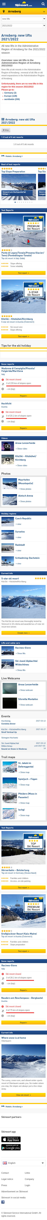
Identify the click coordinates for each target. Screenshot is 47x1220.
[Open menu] (4, 4)
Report (23, 396)
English (11, 1163)
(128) (10, 96)
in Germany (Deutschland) (25, 873)
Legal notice (7, 1179)
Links (27, 1173)
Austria (4, 407)
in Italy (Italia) (19, 258)
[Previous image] (3, 186)
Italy (3, 374)
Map (6, 130)
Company (29, 1179)
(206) (12, 99)
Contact (5, 1173)
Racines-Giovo (9, 965)
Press (4, 1185)
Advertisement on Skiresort (14, 1191)
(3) (10, 93)
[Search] (43, 4)
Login (27, 1185)
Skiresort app (8, 1132)
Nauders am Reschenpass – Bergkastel (22, 998)
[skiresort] (23, 4)
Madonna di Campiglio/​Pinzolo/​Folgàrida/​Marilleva (18, 369)
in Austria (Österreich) (25, 322)
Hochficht (6, 403)
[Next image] (44, 186)
